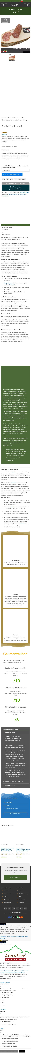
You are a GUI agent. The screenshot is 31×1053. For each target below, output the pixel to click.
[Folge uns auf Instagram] (11, 917)
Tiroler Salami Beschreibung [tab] (9, 225)
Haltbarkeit (12, 284)
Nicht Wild (12, 9)
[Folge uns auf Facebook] (9, 917)
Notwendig (3, 970)
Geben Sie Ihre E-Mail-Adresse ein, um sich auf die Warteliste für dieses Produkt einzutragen (15, 166)
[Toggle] (4, 732)
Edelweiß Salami (13, 194)
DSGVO (2, 1028)
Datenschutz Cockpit (5, 936)
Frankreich (9, 802)
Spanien (8, 805)
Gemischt (22, 192)
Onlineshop (3, 1009)
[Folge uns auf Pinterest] (20, 917)
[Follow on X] (13, 917)
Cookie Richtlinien (20, 972)
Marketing (19, 970)
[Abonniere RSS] (22, 917)
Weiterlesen (4, 857)
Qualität (13, 472)
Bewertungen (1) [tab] (6, 234)
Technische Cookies (5, 982)
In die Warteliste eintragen (12, 174)
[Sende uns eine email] (15, 917)
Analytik (14, 970)
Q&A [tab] (3, 232)
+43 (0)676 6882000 (22, 914)
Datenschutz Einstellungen (17, 936)
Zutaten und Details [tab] (7, 227)
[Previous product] (18, 12)
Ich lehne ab (5, 940)
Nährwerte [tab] (5, 229)
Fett (12, 507)
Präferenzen (9, 970)
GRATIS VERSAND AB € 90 (14, 1)
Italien (7, 808)
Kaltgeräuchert (8, 283)
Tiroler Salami (5, 196)
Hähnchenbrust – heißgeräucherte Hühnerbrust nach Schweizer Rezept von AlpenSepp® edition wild (23, 850)
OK (1, 940)
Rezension (4, 134)
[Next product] (14, 12)
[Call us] (18, 917)
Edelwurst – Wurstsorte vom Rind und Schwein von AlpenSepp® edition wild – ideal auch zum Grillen (7, 850)
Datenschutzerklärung (9, 972)
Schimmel (22, 523)
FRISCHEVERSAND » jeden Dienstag (15, 183)
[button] (2, 5)
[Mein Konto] (25, 5)
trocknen (13, 482)
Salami (20, 9)
